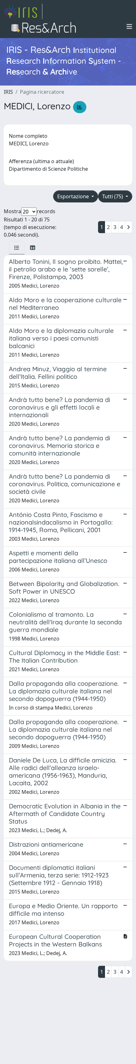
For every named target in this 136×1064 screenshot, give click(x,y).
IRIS (8, 91)
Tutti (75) (113, 196)
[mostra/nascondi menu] (129, 26)
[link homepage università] (45, 26)
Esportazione (73, 196)
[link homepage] (23, 11)
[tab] (17, 247)
